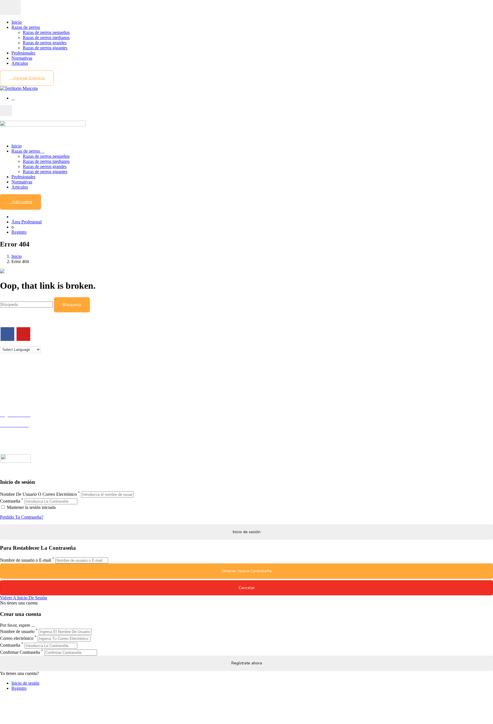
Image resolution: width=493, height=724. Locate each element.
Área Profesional (26, 221)
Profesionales (23, 52)
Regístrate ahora (246, 663)
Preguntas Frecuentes (19, 435)
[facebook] (7, 334)
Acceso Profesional (17, 430)
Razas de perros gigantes (45, 47)
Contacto (8, 375)
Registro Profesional (18, 420)
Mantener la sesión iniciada (31, 507)
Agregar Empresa (28, 78)
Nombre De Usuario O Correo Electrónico (38, 494)
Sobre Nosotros (14, 380)
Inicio (16, 22)
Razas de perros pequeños (46, 32)
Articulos (19, 63)
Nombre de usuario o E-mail (25, 560)
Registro (19, 232)
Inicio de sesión (25, 683)
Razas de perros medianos (46, 37)
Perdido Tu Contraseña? (21, 517)
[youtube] (23, 334)
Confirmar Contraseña (20, 652)
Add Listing (22, 202)
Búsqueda (72, 305)
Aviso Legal (11, 385)
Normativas (21, 58)
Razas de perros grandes (44, 42)
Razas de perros (25, 27)
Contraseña (10, 501)
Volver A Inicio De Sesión (23, 597)
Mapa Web (10, 395)
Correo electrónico (16, 638)
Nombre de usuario (17, 631)
